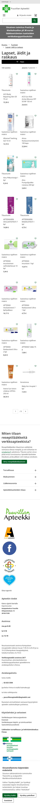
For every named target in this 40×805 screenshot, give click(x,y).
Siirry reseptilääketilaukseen (14, 462)
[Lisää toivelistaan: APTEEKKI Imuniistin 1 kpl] (35, 238)
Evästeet (5, 720)
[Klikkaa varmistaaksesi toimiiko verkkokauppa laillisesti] (20, 744)
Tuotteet (14, 45)
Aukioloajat (5, 2)
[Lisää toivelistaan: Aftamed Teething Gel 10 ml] (17, 116)
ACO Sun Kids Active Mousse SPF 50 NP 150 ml (29, 99)
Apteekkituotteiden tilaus (14, 490)
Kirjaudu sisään (25, 15)
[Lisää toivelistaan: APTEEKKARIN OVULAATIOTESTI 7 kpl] (17, 199)
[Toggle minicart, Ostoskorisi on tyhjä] (36, 15)
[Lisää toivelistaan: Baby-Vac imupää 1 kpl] (35, 366)
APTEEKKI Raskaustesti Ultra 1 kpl (29, 307)
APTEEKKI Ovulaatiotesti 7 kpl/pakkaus (9, 307)
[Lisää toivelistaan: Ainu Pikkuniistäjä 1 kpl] (17, 157)
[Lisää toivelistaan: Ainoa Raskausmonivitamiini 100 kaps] (35, 116)
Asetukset (8, 800)
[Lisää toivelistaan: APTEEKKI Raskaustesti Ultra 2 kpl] (17, 324)
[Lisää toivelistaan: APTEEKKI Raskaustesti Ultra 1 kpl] (35, 282)
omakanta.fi (6, 452)
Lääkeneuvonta (10, 483)
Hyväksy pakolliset (27, 795)
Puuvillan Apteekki (20, 8)
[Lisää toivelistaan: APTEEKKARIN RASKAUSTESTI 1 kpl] (35, 199)
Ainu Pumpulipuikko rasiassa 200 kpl (28, 182)
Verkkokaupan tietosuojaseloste (14, 717)
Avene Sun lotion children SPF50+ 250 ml (9, 391)
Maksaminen (9, 477)
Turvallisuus (8, 470)
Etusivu (4, 45)
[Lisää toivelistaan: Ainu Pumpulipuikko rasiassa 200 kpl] (35, 157)
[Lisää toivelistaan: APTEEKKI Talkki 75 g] (35, 324)
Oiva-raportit (7, 590)
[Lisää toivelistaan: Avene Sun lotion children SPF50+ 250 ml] (17, 366)
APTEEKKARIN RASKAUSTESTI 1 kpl (28, 221)
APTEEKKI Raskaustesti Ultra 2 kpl (10, 349)
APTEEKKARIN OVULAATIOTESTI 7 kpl (10, 221)
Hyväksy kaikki (10, 795)
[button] (20, 62)
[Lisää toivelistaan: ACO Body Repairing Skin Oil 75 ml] (17, 74)
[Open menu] (4, 15)
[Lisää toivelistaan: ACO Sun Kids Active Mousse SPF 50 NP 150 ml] (35, 74)
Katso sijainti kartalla (10, 603)
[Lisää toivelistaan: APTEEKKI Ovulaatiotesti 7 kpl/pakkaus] (17, 282)
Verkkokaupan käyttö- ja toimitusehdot (17, 722)
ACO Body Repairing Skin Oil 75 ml (10, 96)
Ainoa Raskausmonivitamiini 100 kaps (30, 140)
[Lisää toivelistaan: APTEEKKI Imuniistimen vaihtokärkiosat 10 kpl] (17, 238)
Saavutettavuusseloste (10, 725)
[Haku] (35, 20)
